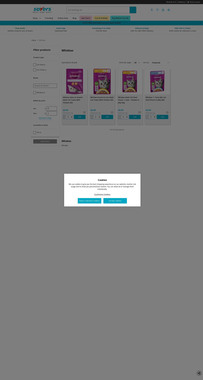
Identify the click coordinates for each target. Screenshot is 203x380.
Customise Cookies (102, 194)
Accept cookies (115, 201)
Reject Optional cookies (89, 201)
